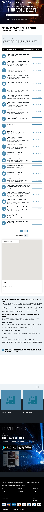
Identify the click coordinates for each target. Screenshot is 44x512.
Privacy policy (21, 509)
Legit (34, 493)
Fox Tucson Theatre (27, 412)
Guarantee (4, 493)
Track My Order (20, 491)
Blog (34, 498)
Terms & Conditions (14, 509)
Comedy (17, 2)
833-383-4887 (37, 2)
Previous (16, 231)
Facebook (35, 500)
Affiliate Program (5, 498)
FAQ (18, 493)
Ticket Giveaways (5, 496)
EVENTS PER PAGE (20, 235)
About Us (35, 491)
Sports (22, 2)
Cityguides (29, 2)
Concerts (5, 2)
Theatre (11, 2)
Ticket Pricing (4, 491)
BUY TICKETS (38, 56)
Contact (19, 496)
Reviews (34, 496)
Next (29, 231)
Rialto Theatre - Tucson (6, 412)
